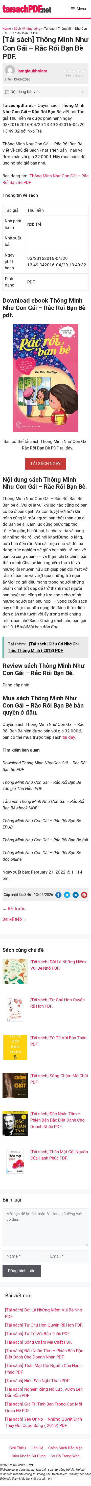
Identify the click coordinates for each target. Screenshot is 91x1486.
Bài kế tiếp (12, 919)
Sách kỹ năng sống (27, 28)
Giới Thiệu (17, 1448)
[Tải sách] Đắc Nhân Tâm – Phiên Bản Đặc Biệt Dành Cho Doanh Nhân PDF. (57, 1120)
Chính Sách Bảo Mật (65, 1448)
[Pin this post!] (84, 896)
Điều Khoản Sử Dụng (29, 1456)
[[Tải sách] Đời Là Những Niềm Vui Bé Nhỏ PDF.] (15, 980)
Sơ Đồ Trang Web (65, 1456)
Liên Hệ (37, 1448)
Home (7, 28)
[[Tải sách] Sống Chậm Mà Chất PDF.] (15, 1094)
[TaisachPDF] (27, 9)
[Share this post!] (58, 896)
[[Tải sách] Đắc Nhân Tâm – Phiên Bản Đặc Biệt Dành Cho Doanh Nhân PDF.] (15, 1132)
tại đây (68, 737)
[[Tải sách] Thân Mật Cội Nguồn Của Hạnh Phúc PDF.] (15, 1170)
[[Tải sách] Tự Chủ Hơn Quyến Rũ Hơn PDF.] (15, 1018)
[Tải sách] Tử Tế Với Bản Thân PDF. (37, 1333)
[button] (45, 463)
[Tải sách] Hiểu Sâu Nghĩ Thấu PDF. (37, 1380)
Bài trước (16, 908)
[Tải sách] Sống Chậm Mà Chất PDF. (38, 1342)
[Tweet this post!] (67, 896)
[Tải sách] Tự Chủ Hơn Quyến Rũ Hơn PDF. (44, 1325)
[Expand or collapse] (83, 92)
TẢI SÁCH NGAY (45, 463)
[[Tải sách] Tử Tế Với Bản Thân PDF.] (15, 1056)
